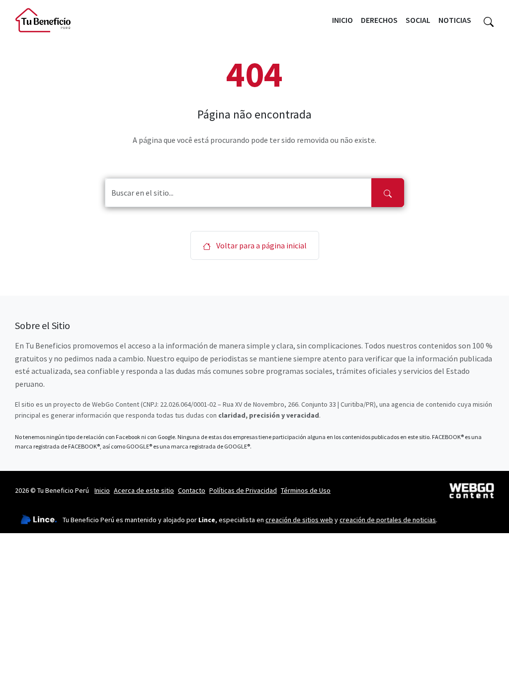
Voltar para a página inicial (261, 245)
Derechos (379, 20)
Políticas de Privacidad (243, 490)
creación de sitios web (299, 519)
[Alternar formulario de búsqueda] (488, 20)
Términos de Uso (306, 490)
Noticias (454, 20)
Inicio (342, 20)
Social (418, 20)
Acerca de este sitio (144, 490)
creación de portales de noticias (387, 519)
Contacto (191, 490)
